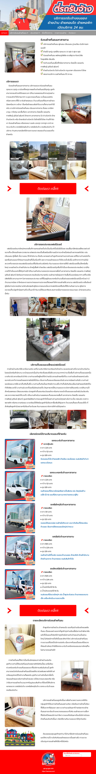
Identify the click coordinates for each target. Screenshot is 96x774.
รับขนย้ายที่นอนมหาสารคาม (19, 85)
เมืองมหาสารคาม (36, 108)
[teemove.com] (48, 766)
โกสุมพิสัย (44, 59)
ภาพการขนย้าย (60, 32)
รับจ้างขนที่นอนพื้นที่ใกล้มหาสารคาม (56, 62)
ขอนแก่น (80, 62)
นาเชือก (51, 108)
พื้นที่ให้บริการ (47, 32)
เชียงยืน (52, 59)
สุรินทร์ (56, 66)
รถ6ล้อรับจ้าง (35, 126)
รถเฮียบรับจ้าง (46, 126)
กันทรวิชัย (79, 55)
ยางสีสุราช (71, 55)
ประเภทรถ (34, 32)
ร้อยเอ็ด (74, 62)
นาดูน (8, 111)
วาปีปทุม (14, 111)
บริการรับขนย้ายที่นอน (18, 32)
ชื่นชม (45, 108)
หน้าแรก (4, 32)
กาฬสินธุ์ (44, 66)
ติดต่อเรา (72, 32)
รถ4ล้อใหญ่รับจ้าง (23, 126)
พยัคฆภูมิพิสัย (61, 55)
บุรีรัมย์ (50, 66)
